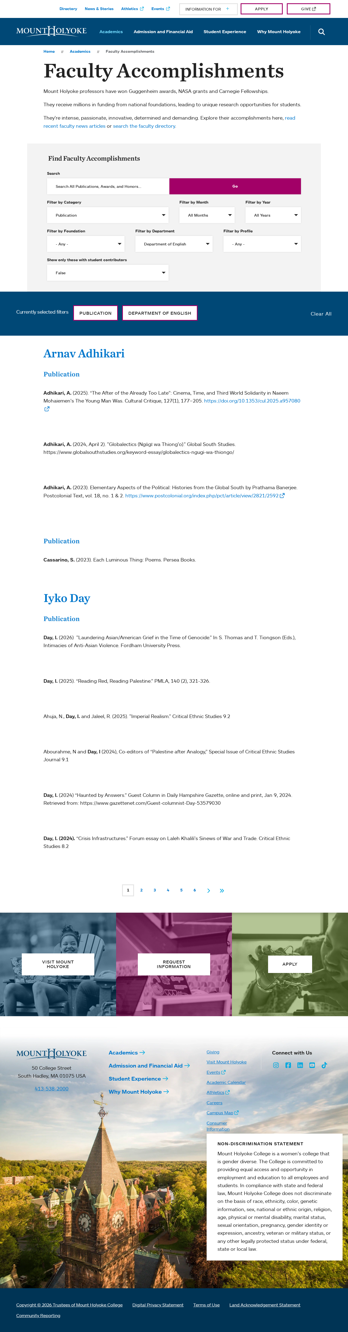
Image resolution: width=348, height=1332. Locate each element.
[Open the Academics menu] (111, 39)
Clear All (321, 314)
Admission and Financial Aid (163, 31)
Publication (62, 374)
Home (49, 51)
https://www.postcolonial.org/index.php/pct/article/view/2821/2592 (202, 495)
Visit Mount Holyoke (227, 1062)
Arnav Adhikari (84, 353)
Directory (68, 8)
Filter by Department (155, 231)
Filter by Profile (238, 231)
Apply (261, 9)
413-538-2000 (52, 1088)
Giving (213, 1052)
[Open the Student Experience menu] (225, 39)
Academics (111, 31)
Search (53, 173)
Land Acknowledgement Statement (264, 1305)
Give (306, 9)
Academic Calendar (226, 1082)
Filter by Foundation (66, 231)
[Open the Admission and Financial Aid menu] (163, 39)
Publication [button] (95, 313)
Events (157, 8)
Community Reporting (38, 1315)
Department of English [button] (159, 313)
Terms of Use (206, 1305)
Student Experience (225, 31)
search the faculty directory (144, 126)
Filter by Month (193, 202)
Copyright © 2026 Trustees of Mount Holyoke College (69, 1305)
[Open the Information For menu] (214, 9)
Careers (214, 1102)
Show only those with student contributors (87, 259)
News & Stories (99, 8)
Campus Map (220, 1112)
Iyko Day (67, 598)
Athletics (129, 8)
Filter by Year (258, 202)
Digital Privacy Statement (158, 1305)
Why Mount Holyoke (279, 31)
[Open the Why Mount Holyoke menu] (279, 39)
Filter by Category (64, 202)
